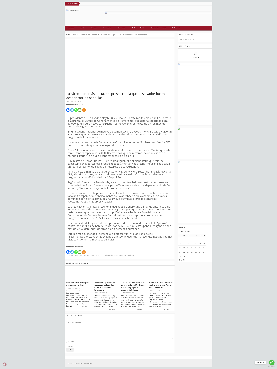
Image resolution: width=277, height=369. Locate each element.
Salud (133, 28)
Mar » (185, 260)
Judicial (82, 28)
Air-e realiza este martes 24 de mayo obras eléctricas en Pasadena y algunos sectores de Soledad (133, 286)
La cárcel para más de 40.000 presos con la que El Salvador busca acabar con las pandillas (101, 255)
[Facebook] (68, 109)
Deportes (94, 28)
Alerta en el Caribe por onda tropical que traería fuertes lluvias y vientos (161, 285)
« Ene (180, 260)
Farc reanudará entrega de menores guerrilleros (77, 284)
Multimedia (176, 28)
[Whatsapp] (76, 109)
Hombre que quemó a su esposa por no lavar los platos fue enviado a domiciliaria (104, 286)
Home (68, 35)
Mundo (75, 35)
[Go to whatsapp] (272, 362)
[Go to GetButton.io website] (271, 366)
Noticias (71, 28)
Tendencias (107, 28)
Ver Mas (85, 307)
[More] (83, 109)
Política (142, 28)
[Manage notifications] (4, 364)
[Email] (79, 109)
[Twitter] (72, 109)
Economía (121, 28)
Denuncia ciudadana (158, 28)
